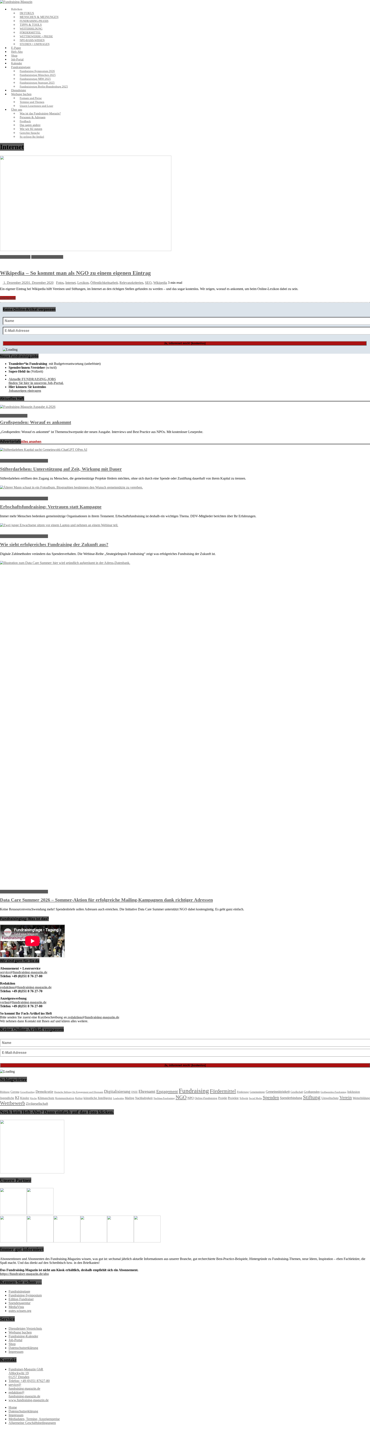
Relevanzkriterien (131, 282)
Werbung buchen (21, 94)
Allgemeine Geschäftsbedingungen (32, 1423)
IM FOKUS (27, 13)
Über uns (16, 109)
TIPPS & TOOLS (31, 24)
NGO (181, 1097)
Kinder (24, 1098)
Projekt (222, 1098)
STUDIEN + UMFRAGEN (34, 44)
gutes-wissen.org (20, 1311)
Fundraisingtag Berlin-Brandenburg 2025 (44, 86)
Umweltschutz (330, 1098)
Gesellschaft (297, 1091)
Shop (14, 55)
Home (13, 1407)
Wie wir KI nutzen (31, 129)
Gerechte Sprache (30, 132)
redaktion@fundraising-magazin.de (24, 1394)
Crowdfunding (27, 1092)
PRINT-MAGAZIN (13, 416)
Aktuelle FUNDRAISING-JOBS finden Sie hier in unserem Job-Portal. (36, 381)
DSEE (134, 1091)
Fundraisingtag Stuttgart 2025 (37, 82)
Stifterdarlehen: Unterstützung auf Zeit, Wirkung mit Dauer (61, 469)
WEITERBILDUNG (31, 28)
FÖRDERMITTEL (30, 32)
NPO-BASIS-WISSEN (32, 40)
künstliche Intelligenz (98, 1098)
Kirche (33, 1098)
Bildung (5, 1091)
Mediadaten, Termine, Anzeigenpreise (34, 1419)
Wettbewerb (12, 1103)
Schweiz (244, 1098)
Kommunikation (64, 1098)
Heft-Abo (17, 51)
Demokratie (44, 1092)
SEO (148, 282)
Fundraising (194, 1090)
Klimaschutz (46, 1098)
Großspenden (312, 1091)
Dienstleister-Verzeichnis (25, 1328)
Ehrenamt (147, 1091)
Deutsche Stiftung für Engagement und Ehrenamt (78, 1092)
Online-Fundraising (206, 1098)
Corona (14, 1091)
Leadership (118, 1098)
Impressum (16, 1351)
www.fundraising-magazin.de (29, 1400)
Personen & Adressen (32, 117)
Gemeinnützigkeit (278, 1092)
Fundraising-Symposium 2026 (37, 71)
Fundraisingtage (20, 67)
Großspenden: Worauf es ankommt (35, 422)
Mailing (129, 1098)
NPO (190, 1098)
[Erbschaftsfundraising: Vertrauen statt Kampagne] (71, 487)
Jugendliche (7, 1098)
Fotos (60, 282)
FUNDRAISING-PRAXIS (34, 21)
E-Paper (16, 48)
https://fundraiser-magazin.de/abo (24, 1274)
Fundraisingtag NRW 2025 (35, 78)
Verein (345, 1097)
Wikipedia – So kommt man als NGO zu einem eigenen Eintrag (75, 273)
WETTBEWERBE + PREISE (36, 36)
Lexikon (83, 282)
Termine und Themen (32, 102)
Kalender (16, 63)
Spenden (271, 1097)
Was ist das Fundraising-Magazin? (40, 113)
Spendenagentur (19, 1303)
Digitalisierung (117, 1091)
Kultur (79, 1098)
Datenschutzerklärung (23, 1348)
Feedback (25, 121)
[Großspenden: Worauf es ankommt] (27, 407)
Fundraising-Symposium (25, 1295)
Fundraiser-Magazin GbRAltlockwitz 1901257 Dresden (26, 1373)
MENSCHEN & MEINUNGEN (39, 17)
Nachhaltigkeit (144, 1098)
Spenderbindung (291, 1098)
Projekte (233, 1098)
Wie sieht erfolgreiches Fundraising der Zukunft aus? (54, 544)
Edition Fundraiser (21, 1299)
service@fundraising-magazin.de (24, 1386)
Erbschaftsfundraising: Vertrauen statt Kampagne (50, 506)
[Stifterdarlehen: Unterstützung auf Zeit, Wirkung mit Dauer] (43, 449)
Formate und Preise (31, 98)
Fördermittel (223, 1091)
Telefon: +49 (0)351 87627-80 (29, 1381)
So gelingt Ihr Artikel (32, 136)
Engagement (167, 1091)
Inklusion (353, 1091)
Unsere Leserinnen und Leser (36, 105)
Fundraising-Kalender (23, 1336)
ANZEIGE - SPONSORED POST (24, 461)
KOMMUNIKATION (15, 257)
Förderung (243, 1091)
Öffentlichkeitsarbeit (104, 282)
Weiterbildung (361, 1098)
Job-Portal (17, 59)
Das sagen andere (30, 125)
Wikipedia (160, 282)
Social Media (255, 1098)
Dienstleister (18, 90)
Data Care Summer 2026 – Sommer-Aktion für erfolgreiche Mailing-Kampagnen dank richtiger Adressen (106, 899)
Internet (70, 282)
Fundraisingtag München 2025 (38, 75)
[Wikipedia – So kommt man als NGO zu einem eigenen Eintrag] (85, 250)
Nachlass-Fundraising (164, 1098)
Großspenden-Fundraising (333, 1092)
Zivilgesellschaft (37, 1103)
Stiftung (312, 1097)
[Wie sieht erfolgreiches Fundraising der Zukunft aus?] (59, 525)
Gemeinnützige (257, 1091)
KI (17, 1097)
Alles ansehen (31, 441)
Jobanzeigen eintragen (25, 390)
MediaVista (16, 1307)
